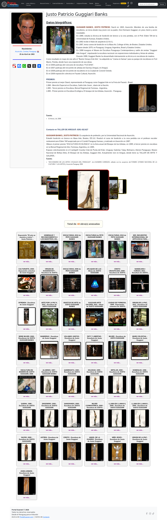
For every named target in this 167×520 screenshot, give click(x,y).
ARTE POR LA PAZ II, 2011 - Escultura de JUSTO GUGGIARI (49, 304)
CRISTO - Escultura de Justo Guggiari (72, 438)
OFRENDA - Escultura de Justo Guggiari (26, 303)
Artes (22, 3)
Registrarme (119, 3)
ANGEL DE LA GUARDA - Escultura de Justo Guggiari (94, 439)
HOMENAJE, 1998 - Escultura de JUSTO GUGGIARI (140, 372)
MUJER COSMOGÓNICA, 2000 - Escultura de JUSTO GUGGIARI (95, 405)
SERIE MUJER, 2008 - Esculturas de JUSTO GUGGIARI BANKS (27, 338)
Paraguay (32, 51)
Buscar (162, 4)
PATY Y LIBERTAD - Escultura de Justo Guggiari (94, 338)
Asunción (18, 51)
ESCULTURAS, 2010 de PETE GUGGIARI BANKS (72, 237)
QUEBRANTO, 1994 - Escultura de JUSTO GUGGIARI (72, 372)
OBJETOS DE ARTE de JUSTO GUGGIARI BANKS (72, 304)
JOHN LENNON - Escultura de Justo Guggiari (26, 473)
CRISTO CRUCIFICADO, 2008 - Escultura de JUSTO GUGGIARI (117, 271)
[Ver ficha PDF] (12, 68)
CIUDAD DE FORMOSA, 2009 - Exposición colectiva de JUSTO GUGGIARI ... (117, 304)
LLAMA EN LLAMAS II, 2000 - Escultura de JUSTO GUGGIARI (117, 405)
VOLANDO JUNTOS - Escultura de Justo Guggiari (72, 338)
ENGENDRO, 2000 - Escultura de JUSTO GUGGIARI (49, 405)
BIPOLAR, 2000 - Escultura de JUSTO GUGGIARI (117, 372)
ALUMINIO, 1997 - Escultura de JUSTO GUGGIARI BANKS (49, 372)
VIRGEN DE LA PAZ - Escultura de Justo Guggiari (140, 439)
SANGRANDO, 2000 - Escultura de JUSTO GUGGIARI (72, 405)
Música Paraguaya (98, 4)
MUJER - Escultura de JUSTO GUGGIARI (117, 337)
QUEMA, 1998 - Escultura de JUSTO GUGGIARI (27, 405)
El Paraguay (108, 4)
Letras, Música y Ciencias (30, 4)
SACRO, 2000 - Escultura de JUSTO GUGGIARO (27, 439)
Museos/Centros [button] (45, 3)
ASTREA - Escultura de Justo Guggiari (49, 438)
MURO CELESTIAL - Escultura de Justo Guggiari (140, 338)
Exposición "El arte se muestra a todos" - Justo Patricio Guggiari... (26, 237)
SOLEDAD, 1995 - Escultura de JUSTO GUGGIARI (94, 372)
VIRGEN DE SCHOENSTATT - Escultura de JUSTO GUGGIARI (49, 271)
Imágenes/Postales (82, 3)
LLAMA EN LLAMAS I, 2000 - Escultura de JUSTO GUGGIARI (140, 405)
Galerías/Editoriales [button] (58, 3)
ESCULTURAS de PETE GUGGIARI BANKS (94, 236)
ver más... (26, 261)
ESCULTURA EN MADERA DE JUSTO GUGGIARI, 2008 (26, 372)
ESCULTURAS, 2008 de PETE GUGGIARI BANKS (72, 271)
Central (25, 51)
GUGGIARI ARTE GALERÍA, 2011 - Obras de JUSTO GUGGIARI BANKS (94, 304)
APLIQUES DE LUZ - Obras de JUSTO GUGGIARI (94, 271)
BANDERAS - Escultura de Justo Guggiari (49, 337)
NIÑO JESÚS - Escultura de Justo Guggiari (117, 439)
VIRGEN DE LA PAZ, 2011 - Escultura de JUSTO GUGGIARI (139, 304)
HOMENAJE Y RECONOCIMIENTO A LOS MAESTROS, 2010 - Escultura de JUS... (49, 237)
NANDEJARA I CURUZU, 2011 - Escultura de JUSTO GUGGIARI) (140, 271)
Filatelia (91, 3)
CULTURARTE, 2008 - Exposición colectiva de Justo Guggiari (27, 271)
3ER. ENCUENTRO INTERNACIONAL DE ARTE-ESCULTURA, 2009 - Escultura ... (140, 237)
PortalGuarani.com (26, 517)
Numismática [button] (70, 3)
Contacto (46, 517)
